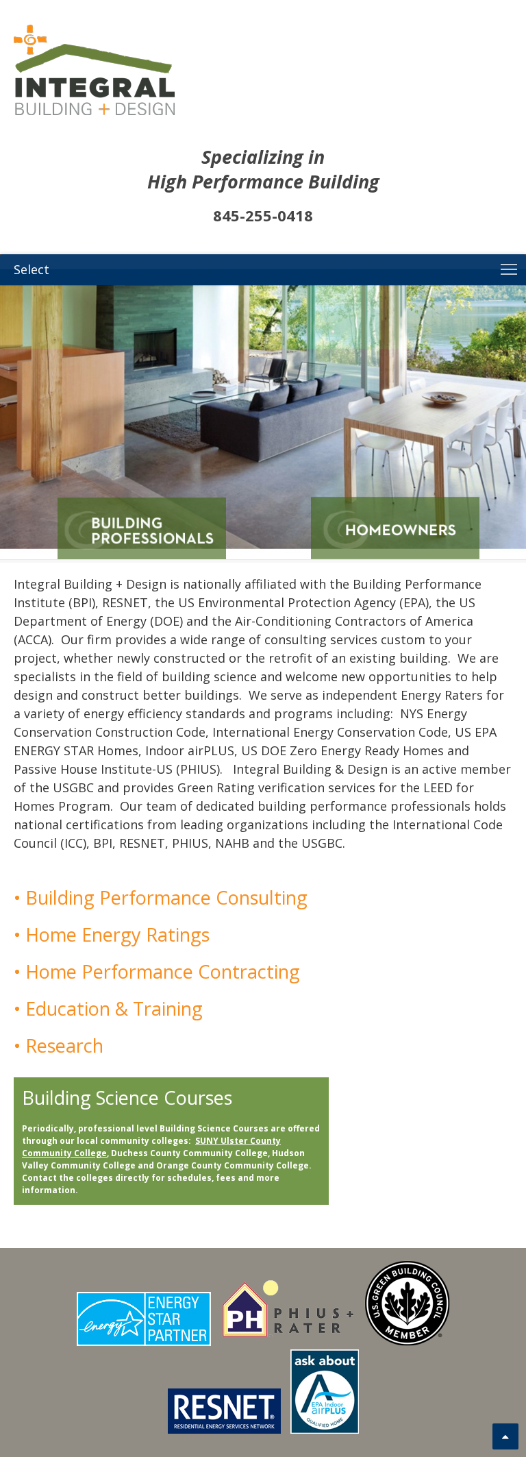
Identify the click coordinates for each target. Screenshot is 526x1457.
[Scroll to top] (505, 1436)
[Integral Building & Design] (263, 70)
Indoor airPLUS (189, 750)
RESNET (125, 602)
